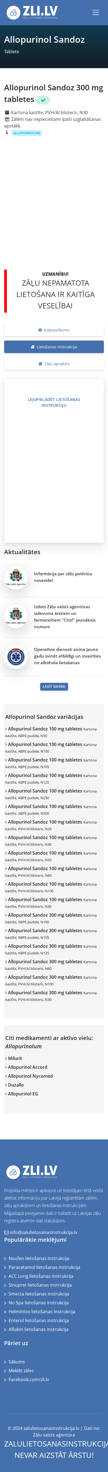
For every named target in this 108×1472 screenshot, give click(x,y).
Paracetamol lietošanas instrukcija (44, 1267)
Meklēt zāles (21, 1371)
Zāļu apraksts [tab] (57, 363)
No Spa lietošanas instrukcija (39, 1303)
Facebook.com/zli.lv (29, 1379)
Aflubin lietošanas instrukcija (38, 1329)
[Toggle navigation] (96, 12)
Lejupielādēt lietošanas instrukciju (54, 402)
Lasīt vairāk (54, 686)
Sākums (17, 1362)
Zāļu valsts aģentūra (54, 1435)
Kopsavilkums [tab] (57, 330)
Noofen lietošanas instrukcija (39, 1258)
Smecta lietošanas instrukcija (39, 1294)
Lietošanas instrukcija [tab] (57, 346)
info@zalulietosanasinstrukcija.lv (43, 1232)
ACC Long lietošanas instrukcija (41, 1276)
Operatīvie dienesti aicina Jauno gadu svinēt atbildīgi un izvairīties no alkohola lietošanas (67, 655)
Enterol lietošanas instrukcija (39, 1320)
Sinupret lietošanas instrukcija (40, 1285)
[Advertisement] (54, 208)
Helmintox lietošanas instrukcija (42, 1312)
